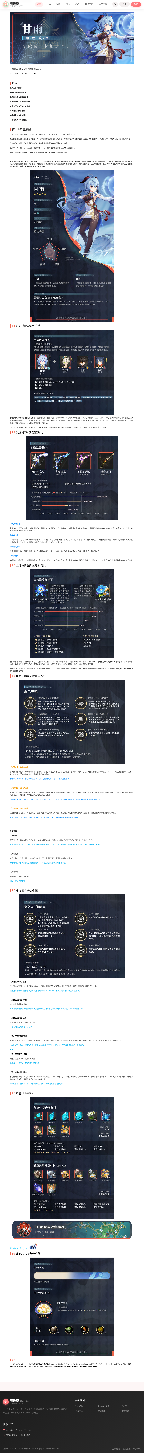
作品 (49, 4)
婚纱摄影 (102, 1411)
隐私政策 (126, 1448)
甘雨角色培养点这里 (19, 1248)
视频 (58, 4)
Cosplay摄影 (104, 1406)
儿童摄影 (125, 1411)
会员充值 (103, 4)
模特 (68, 4)
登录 (124, 4)
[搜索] (115, 4)
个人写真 (79, 1406)
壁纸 (77, 4)
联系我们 (137, 1448)
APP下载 (89, 4)
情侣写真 (79, 1411)
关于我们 (116, 1448)
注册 (136, 4)
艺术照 (124, 1406)
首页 (39, 4)
